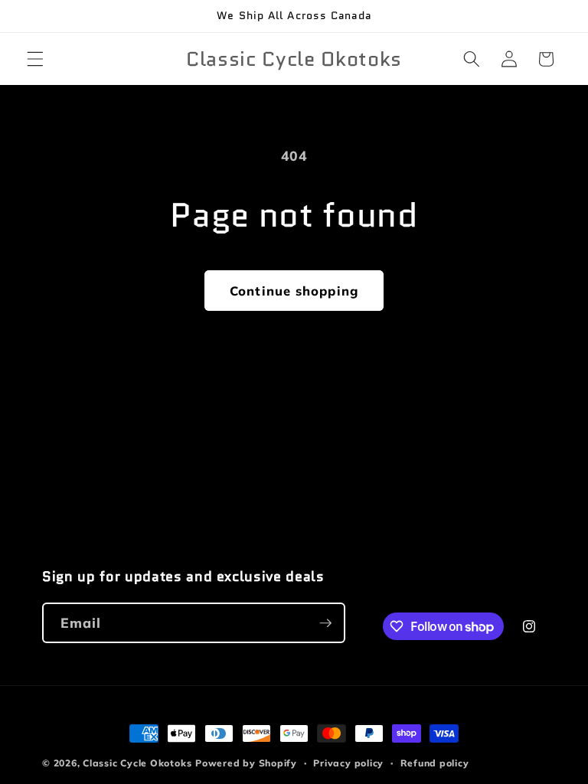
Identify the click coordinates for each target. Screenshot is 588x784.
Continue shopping (294, 291)
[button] (35, 59)
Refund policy (434, 763)
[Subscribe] (325, 623)
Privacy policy (348, 763)
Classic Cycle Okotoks (137, 763)
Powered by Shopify (246, 763)
